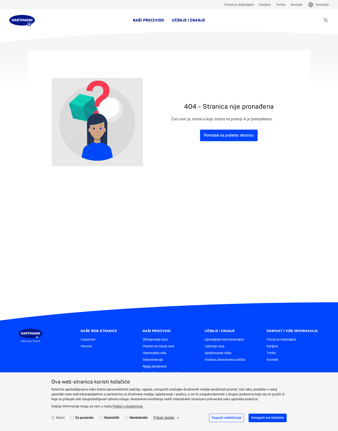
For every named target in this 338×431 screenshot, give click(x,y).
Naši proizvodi (148, 20)
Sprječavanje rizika (218, 353)
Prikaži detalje (163, 418)
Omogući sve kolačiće (267, 418)
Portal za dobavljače (239, 4)
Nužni (60, 418)
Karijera (264, 4)
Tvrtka (280, 4)
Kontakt (296, 4)
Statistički (111, 418)
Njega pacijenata (155, 366)
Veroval (86, 346)
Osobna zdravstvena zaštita (225, 359)
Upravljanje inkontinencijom (224, 339)
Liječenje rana (214, 346)
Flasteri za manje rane (158, 346)
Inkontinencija (153, 359)
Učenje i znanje (188, 20)
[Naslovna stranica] (22, 20)
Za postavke (84, 418)
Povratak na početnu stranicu (229, 135)
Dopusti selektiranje (226, 418)
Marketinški (139, 418)
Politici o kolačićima (128, 406)
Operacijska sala (154, 353)
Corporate (88, 339)
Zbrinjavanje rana (155, 339)
